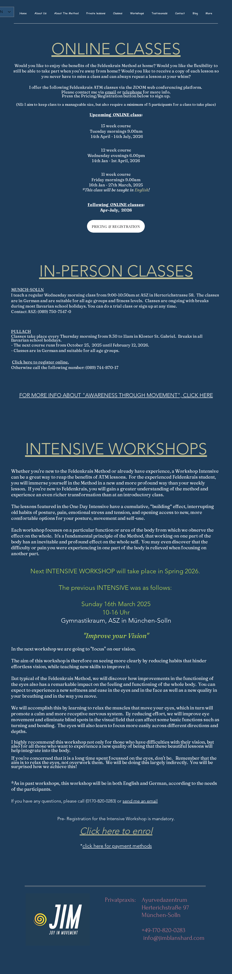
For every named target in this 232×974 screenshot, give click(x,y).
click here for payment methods (117, 846)
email (110, 92)
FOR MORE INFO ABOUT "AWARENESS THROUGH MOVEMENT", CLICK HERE (116, 395)
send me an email (140, 801)
